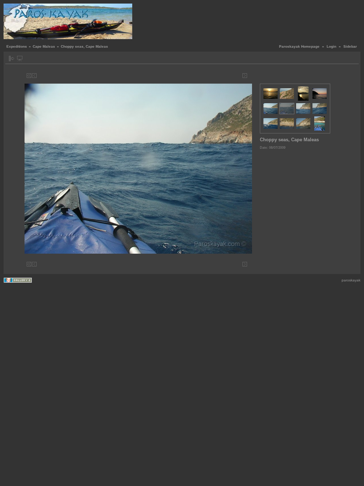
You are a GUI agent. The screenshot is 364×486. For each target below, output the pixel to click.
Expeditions (16, 46)
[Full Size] (139, 75)
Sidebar (350, 46)
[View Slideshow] (19, 58)
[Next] (244, 75)
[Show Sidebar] (11, 58)
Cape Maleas (44, 46)
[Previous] (34, 75)
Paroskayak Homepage (299, 46)
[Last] (250, 75)
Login (331, 46)
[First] (29, 75)
